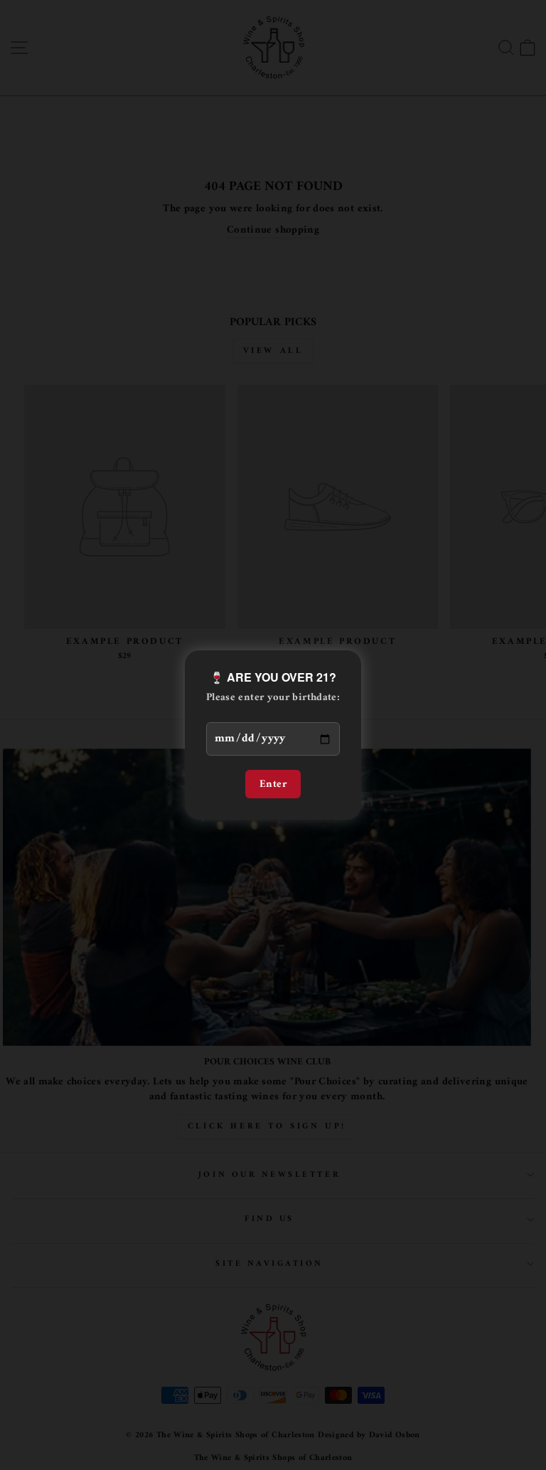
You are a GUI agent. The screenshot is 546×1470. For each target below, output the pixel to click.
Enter (273, 784)
